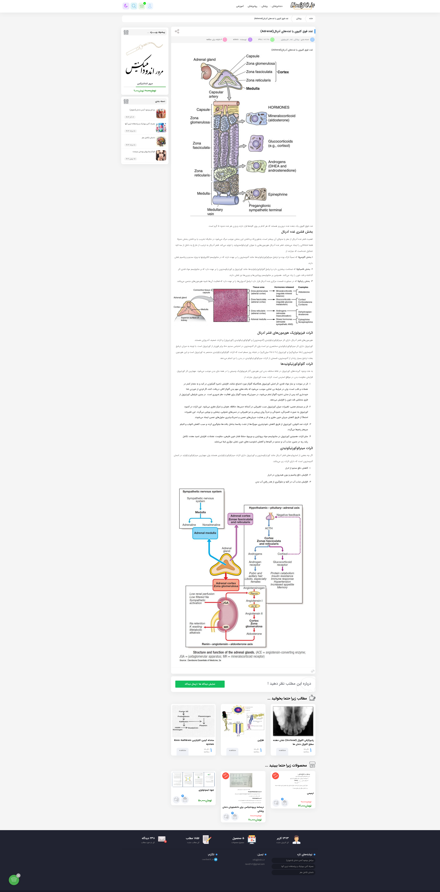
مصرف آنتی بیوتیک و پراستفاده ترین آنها (140, 123)
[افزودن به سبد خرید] (276, 803)
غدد (291, 39)
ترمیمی (310, 793)
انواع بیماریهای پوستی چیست (144, 151)
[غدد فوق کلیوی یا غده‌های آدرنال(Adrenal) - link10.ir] (304, 5)
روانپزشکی (252, 6)
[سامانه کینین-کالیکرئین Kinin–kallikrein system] (193, 721)
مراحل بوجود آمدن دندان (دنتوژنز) (142, 109)
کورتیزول (238, 269)
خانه (311, 18)
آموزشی (240, 6)
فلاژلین (260, 740)
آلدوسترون (244, 257)
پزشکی (264, 6)
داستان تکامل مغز (148, 137)
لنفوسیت (252, 442)
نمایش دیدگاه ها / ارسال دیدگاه (200, 684)
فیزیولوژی (284, 39)
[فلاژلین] (243, 721)
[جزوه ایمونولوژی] (193, 779)
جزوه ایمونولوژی (206, 790)
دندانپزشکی (277, 6)
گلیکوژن (211, 384)
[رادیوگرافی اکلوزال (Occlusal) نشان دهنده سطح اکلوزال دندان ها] (293, 721)
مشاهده (282, 750)
